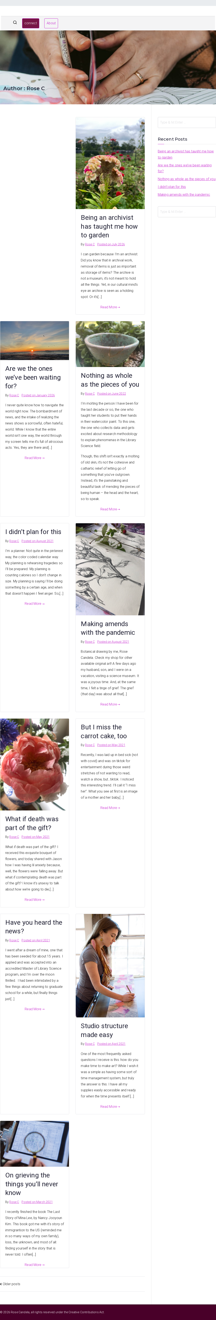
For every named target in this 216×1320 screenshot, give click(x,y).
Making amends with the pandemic (184, 195)
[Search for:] (187, 122)
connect (30, 23)
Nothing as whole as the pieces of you (187, 179)
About (51, 23)
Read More (108, 307)
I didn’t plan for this (33, 532)
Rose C (90, 244)
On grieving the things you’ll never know (31, 1184)
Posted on (111, 244)
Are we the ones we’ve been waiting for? (33, 377)
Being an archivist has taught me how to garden (109, 226)
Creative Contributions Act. (86, 1312)
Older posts (11, 1284)
